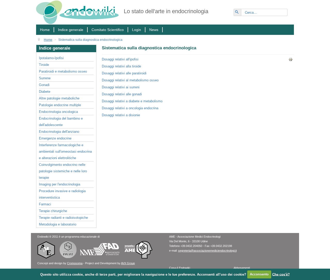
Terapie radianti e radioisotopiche (63, 218)
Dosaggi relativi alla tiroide (121, 66)
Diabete (44, 92)
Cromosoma (74, 263)
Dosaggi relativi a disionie (121, 115)
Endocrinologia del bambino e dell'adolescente (61, 121)
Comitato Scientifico (108, 30)
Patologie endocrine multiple (60, 105)
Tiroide (44, 65)
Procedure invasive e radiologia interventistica (62, 194)
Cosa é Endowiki (179, 267)
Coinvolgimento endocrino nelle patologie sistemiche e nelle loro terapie (63, 171)
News (153, 30)
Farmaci (45, 204)
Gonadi (44, 85)
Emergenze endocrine (55, 138)
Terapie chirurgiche (53, 211)
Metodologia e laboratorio (57, 224)
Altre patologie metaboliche (59, 98)
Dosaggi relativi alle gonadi (122, 94)
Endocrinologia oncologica (58, 112)
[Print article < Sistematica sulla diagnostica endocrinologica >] (291, 59)
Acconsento (259, 274)
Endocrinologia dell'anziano (59, 132)
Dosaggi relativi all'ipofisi (120, 59)
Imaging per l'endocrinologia (59, 184)
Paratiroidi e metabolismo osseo (63, 71)
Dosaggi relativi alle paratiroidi (124, 73)
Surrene (45, 78)
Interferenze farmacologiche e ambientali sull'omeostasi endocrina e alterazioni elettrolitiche (65, 151)
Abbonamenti (242, 267)
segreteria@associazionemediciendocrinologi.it (207, 250)
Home (45, 30)
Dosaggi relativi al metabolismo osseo (130, 80)
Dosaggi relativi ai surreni (120, 87)
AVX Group (128, 263)
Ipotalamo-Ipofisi (51, 58)
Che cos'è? (281, 274)
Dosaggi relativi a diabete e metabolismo (132, 101)
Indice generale (70, 30)
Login (136, 30)
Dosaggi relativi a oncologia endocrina (130, 108)
